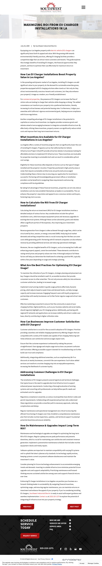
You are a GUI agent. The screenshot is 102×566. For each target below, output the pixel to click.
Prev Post (27, 507)
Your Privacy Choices (44, 559)
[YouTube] (80, 549)
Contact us (43, 496)
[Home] (51, 7)
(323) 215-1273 (54, 496)
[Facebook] (61, 549)
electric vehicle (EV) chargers (61, 50)
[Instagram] (66, 549)
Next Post (74, 507)
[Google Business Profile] (75, 549)
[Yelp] (70, 549)
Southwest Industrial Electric (40, 493)
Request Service (30, 536)
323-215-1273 (46, 548)
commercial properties (31, 99)
